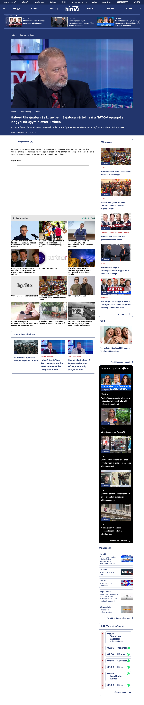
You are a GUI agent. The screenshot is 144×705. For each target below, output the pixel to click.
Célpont (103, 569)
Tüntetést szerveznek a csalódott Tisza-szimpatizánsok (116, 173)
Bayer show (105, 591)
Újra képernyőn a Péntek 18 (113, 432)
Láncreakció (105, 607)
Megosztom (23, 142)
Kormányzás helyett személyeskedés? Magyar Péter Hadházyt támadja (81, 23)
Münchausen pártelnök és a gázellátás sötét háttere (34, 22)
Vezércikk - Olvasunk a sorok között (115, 233)
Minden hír (122, 314)
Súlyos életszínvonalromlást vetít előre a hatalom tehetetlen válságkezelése (115, 497)
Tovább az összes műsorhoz (118, 618)
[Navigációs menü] (4, 8)
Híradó (103, 554)
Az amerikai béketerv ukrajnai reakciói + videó (26, 359)
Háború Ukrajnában (26, 35)
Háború (13, 112)
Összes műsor (121, 692)
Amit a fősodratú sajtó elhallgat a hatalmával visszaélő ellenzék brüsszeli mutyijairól (127, 23)
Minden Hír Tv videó (118, 540)
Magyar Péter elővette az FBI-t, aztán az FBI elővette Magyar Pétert (115, 349)
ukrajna (37, 112)
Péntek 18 (104, 394)
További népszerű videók (120, 362)
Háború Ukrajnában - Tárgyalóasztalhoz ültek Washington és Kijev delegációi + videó (53, 365)
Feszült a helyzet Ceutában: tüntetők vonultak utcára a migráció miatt (113, 205)
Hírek (103, 168)
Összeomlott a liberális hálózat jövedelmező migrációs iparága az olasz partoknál (116, 463)
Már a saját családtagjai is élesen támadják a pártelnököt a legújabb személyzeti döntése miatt (115, 304)
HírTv (13, 35)
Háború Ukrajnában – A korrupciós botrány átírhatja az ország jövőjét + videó (79, 365)
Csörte (103, 580)
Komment (104, 297)
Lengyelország (25, 112)
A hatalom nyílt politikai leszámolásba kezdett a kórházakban (111, 531)
